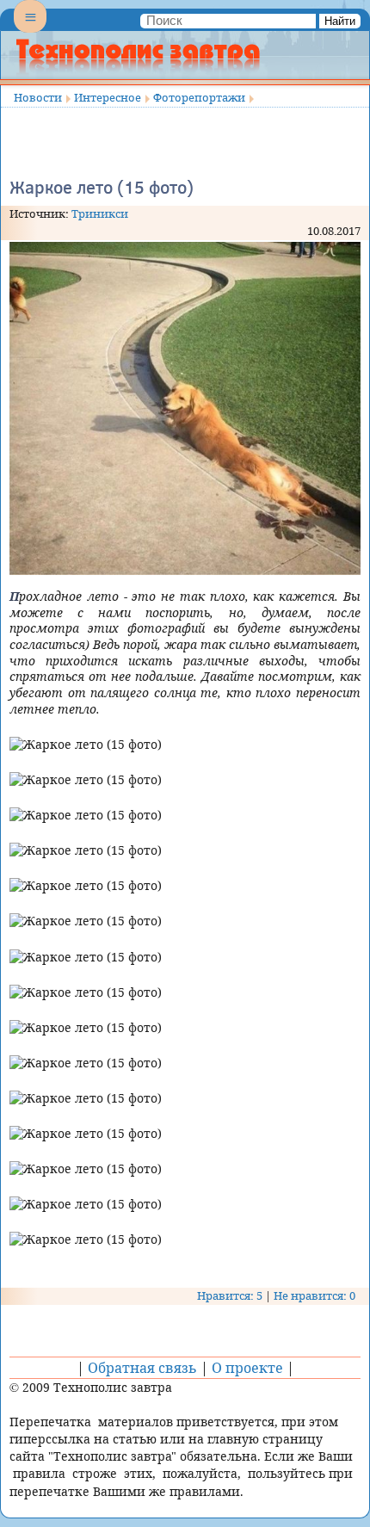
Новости (38, 97)
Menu (30, 31)
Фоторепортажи (199, 97)
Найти (339, 21)
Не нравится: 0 (314, 1295)
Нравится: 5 (229, 1295)
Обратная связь (142, 1367)
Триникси (99, 213)
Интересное (107, 97)
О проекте (247, 1367)
